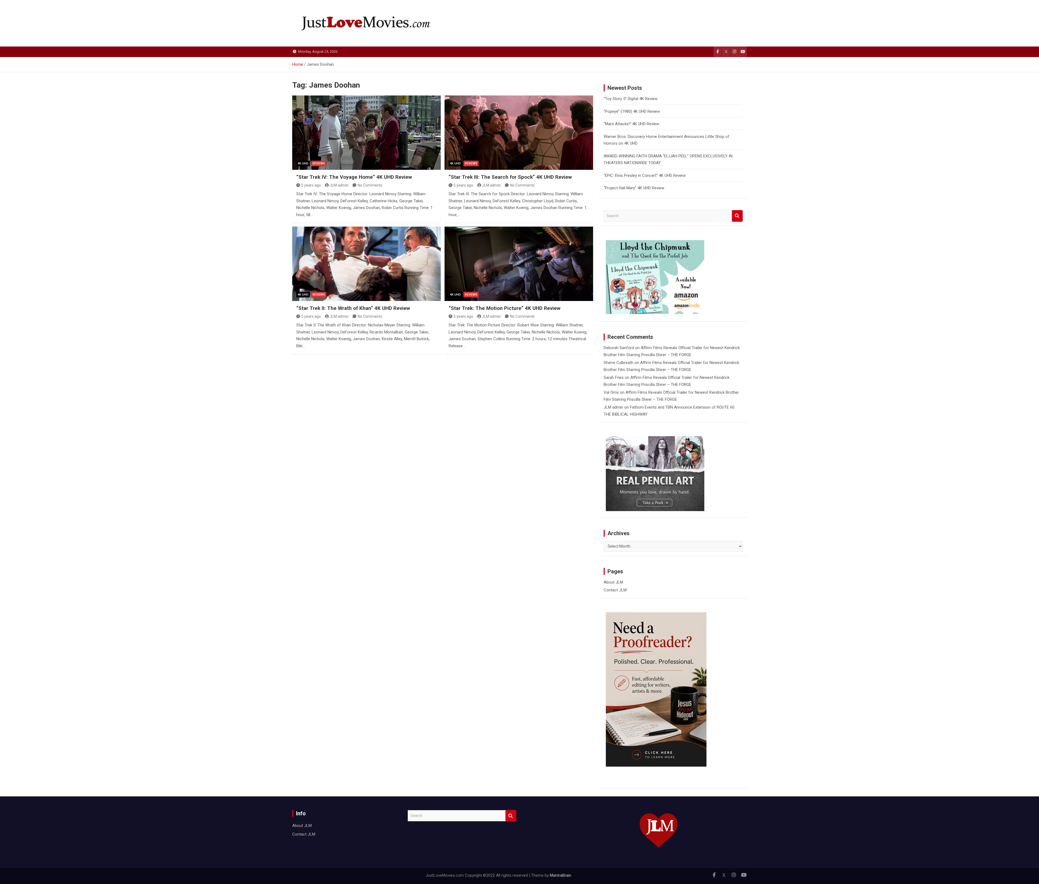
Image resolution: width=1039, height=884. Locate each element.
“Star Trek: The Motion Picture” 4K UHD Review (504, 308)
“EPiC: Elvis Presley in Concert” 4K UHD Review (645, 175)
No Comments (370, 185)
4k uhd (303, 163)
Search (737, 216)
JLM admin (339, 185)
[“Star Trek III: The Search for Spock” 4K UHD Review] (519, 132)
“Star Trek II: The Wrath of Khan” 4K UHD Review (353, 308)
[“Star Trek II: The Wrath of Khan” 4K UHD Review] (366, 264)
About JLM (613, 582)
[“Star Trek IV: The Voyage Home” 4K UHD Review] (366, 132)
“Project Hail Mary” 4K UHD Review (634, 188)
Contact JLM (615, 590)
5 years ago (311, 185)
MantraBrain (560, 875)
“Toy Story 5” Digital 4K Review (630, 98)
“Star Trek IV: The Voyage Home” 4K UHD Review (354, 177)
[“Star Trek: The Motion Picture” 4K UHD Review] (519, 264)
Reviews (319, 163)
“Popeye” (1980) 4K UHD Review (632, 111)
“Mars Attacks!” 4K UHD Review (631, 123)
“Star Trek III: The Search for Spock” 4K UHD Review (510, 177)
